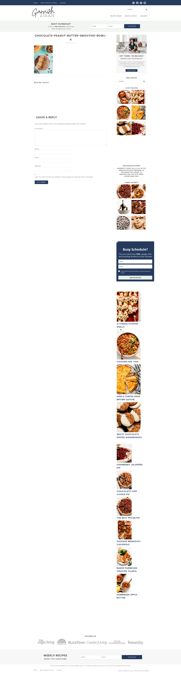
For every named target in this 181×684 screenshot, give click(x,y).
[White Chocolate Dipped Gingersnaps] (124, 128)
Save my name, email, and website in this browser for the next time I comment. (64, 177)
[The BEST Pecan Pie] (124, 191)
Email (37, 157)
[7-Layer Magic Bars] (138, 207)
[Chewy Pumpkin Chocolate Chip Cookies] (138, 191)
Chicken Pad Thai (128, 361)
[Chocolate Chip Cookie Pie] (124, 488)
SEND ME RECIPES (135, 278)
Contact (63, 3)
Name (37, 149)
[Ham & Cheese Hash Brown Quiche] (138, 113)
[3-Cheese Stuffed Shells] (138, 97)
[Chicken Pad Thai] (124, 113)
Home (35, 3)
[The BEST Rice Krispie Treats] (138, 223)
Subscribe (132, 26)
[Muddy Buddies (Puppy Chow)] (124, 223)
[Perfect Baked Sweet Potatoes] (124, 97)
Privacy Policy (126, 665)
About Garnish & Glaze (49, 3)
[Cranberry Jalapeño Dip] (138, 128)
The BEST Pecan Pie (128, 517)
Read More (131, 70)
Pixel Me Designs (144, 671)
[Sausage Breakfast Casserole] (124, 538)
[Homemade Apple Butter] (124, 591)
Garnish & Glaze (43, 11)
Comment (39, 129)
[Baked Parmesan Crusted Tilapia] (124, 565)
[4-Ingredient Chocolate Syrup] (124, 207)
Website (38, 166)
